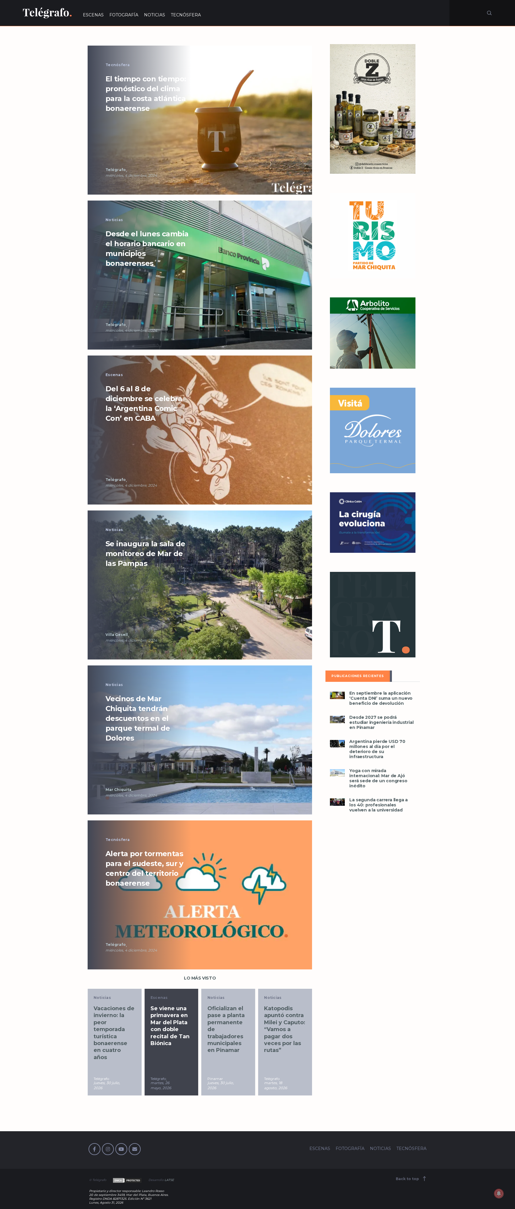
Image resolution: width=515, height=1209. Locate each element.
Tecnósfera (118, 65)
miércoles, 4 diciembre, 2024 (131, 175)
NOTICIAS (154, 15)
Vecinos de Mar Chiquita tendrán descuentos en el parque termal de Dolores (138, 718)
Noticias (114, 220)
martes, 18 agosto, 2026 (275, 1085)
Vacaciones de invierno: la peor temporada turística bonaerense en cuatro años (114, 1033)
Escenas (114, 375)
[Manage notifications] (499, 1193)
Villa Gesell (117, 634)
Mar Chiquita (118, 789)
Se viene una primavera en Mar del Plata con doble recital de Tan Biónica (170, 1026)
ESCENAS (93, 15)
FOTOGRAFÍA (123, 15)
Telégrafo (116, 169)
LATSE (169, 1180)
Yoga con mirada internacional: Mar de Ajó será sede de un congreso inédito (378, 778)
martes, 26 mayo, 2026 (161, 1085)
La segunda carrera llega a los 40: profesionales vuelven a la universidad (378, 805)
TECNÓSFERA (186, 15)
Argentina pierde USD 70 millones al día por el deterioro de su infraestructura (377, 749)
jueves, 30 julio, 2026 (107, 1085)
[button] (200, 119)
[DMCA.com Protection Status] (126, 1180)
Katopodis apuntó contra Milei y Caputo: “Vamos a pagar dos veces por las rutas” (284, 1029)
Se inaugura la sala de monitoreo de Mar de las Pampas (145, 553)
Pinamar (215, 1078)
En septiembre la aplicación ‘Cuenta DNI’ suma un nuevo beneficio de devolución (380, 698)
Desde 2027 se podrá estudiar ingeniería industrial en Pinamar (381, 722)
